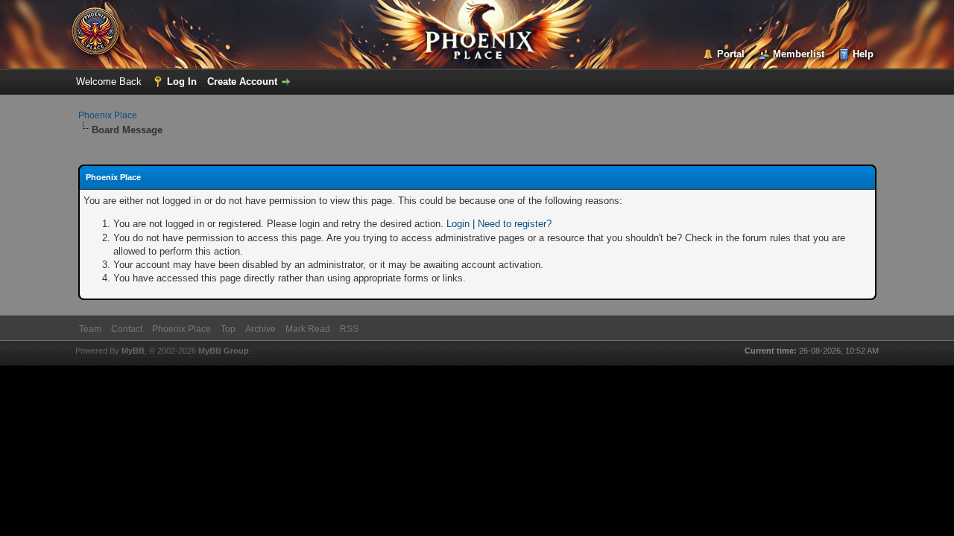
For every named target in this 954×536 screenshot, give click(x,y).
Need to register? (515, 223)
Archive (260, 329)
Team (90, 329)
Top (228, 329)
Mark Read (307, 329)
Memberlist (798, 54)
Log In (182, 81)
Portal (731, 54)
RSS (349, 329)
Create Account (242, 81)
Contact (126, 329)
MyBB (133, 350)
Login (458, 223)
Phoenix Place (107, 115)
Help (863, 54)
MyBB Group (223, 350)
